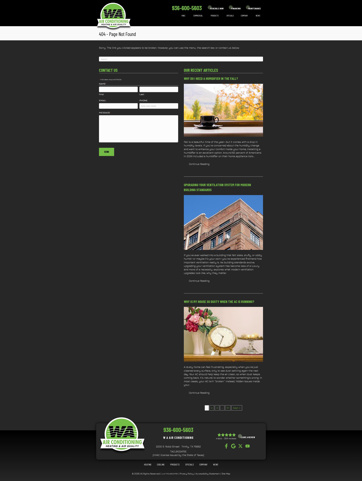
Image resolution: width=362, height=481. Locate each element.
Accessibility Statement (207, 473)
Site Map (226, 473)
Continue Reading (202, 163)
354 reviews (230, 438)
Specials (230, 15)
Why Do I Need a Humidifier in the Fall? (211, 78)
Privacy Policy (187, 473)
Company (244, 15)
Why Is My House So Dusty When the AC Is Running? (219, 301)
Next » (237, 407)
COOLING (160, 464)
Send (106, 151)
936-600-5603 (187, 7)
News (258, 15)
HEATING (147, 464)
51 (228, 407)
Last (141, 94)
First (101, 94)
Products (215, 15)
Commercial (198, 15)
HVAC (183, 15)
